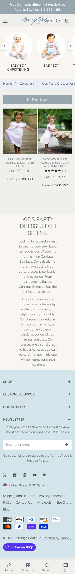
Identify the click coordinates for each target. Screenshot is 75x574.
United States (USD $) (24, 485)
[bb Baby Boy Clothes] (51, 46)
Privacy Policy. (37, 461)
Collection (27, 84)
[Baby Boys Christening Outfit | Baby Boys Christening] (18, 46)
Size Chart (63, 502)
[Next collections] (70, 46)
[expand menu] (5, 20)
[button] (67, 20)
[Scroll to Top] (67, 552)
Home (7, 84)
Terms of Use (59, 455)
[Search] (58, 20)
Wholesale (44, 502)
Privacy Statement (52, 496)
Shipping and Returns (18, 496)
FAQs (7, 502)
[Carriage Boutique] (37, 21)
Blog (6, 509)
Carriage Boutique (28, 538)
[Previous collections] (4, 46)
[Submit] (66, 444)
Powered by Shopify (56, 538)
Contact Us (24, 502)
